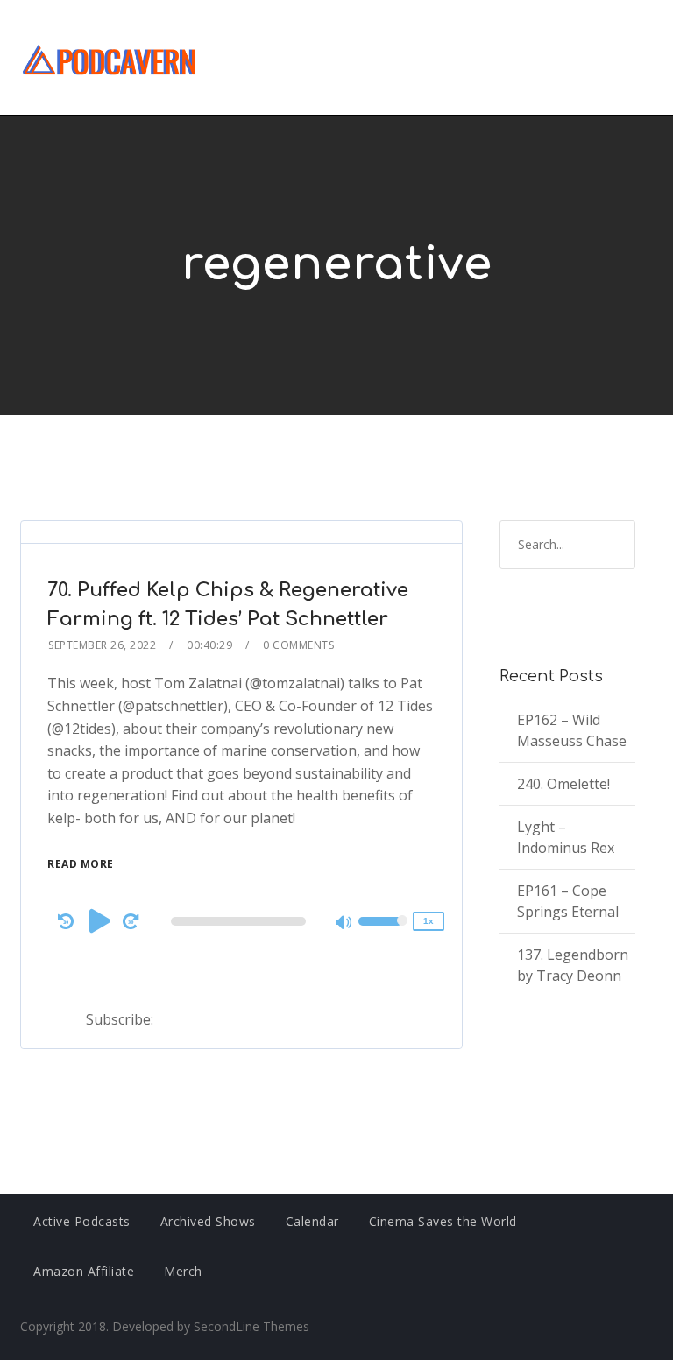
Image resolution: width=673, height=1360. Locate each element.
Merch (183, 1271)
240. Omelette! (563, 783)
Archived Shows (208, 1221)
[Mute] (344, 924)
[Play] (99, 920)
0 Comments (298, 645)
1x (428, 921)
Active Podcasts (82, 1221)
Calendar (312, 1221)
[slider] (382, 932)
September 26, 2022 (102, 645)
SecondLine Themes (251, 1326)
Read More (80, 863)
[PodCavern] (110, 57)
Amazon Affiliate (83, 1271)
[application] (241, 921)
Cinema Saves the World (443, 1221)
